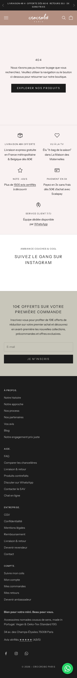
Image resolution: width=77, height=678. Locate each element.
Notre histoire (12, 397)
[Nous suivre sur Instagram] (16, 653)
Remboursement (14, 534)
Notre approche (13, 404)
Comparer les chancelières (20, 462)
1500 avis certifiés (25, 184)
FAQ (6, 456)
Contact (9, 554)
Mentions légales (14, 528)
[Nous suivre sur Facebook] (6, 653)
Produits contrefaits (16, 476)
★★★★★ (25, 639)
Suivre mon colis (14, 573)
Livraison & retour (15, 469)
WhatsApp (41, 224)
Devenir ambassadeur (17, 599)
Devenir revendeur (15, 547)
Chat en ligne (12, 495)
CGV (7, 514)
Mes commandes (15, 586)
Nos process (11, 410)
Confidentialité (13, 521)
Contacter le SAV (14, 489)
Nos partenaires (13, 417)
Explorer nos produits (38, 88)
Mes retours (11, 593)
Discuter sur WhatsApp (18, 482)
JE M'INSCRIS (38, 358)
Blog (6, 430)
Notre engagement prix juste (22, 437)
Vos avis (9, 424)
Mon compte (12, 580)
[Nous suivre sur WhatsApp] (26, 653)
